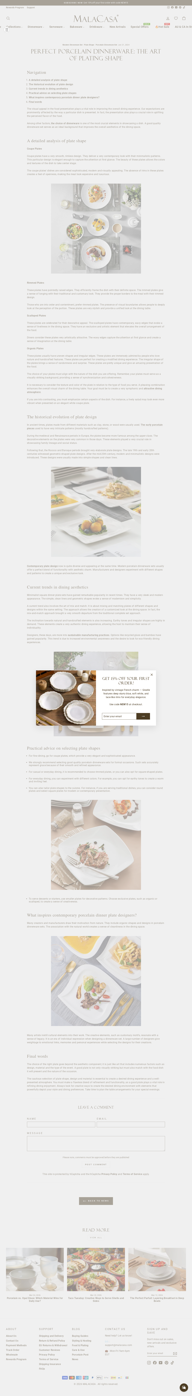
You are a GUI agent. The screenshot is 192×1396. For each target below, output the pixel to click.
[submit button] (143, 716)
